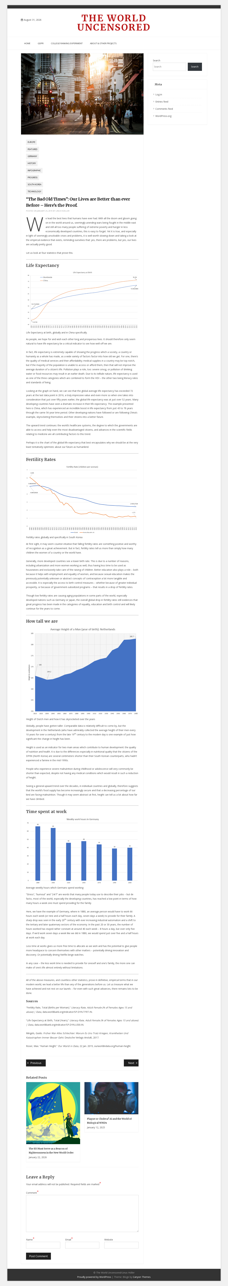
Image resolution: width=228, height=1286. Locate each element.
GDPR (41, 43)
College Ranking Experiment (67, 43)
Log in (158, 94)
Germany (32, 156)
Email (69, 1239)
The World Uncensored (114, 23)
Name (30, 1239)
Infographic (34, 170)
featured (32, 149)
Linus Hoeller (62, 211)
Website (108, 1239)
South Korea (34, 184)
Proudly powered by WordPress (94, 1276)
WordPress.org (163, 116)
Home (27, 43)
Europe (31, 142)
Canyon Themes (142, 1276)
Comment (32, 1192)
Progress (32, 177)
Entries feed (161, 101)
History (32, 163)
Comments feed (164, 108)
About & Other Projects (103, 43)
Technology (34, 191)
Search (156, 60)
